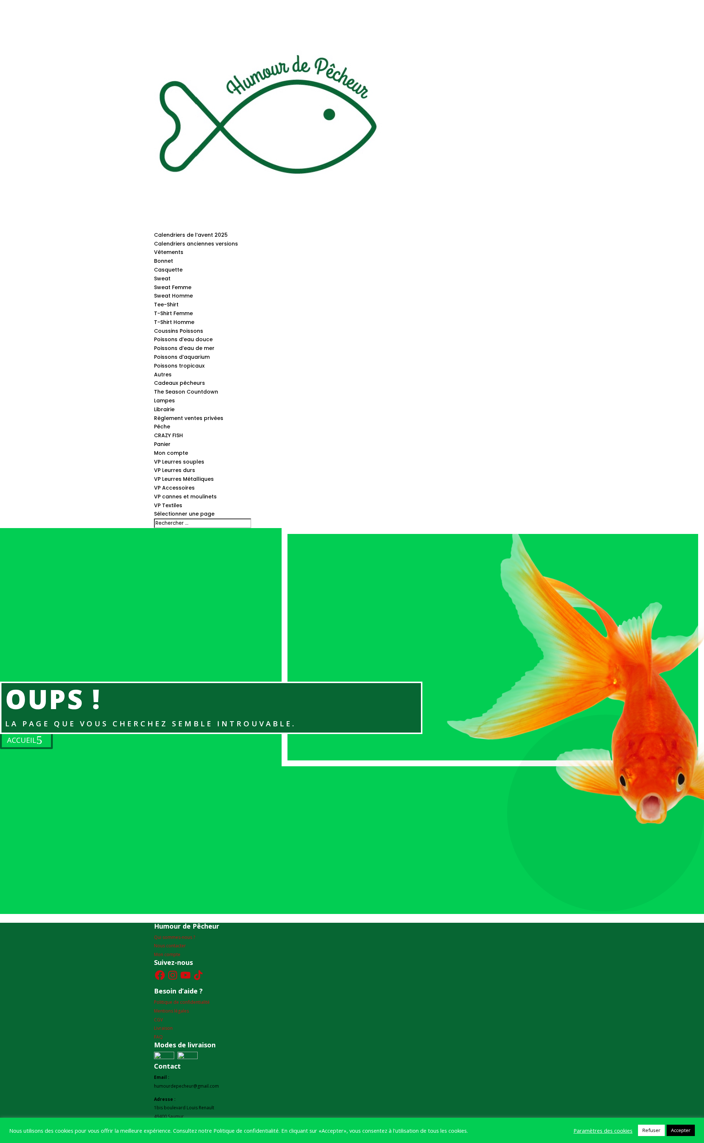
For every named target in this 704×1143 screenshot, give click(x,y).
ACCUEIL (21, 740)
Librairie (164, 409)
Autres (163, 374)
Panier (162, 444)
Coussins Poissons (178, 331)
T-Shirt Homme (174, 322)
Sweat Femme (172, 287)
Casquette (168, 269)
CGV (158, 1020)
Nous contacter (170, 946)
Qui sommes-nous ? (174, 937)
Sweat (162, 278)
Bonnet (163, 261)
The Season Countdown (186, 391)
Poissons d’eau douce (183, 339)
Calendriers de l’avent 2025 (191, 235)
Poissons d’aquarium (182, 357)
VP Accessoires (174, 487)
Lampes (164, 400)
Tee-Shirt (166, 304)
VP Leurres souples (179, 461)
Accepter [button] (680, 1130)
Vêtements (168, 252)
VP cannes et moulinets (185, 496)
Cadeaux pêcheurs (179, 383)
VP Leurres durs (174, 470)
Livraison (163, 1028)
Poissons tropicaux (179, 365)
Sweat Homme (173, 295)
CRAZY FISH (168, 435)
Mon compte (171, 453)
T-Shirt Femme (173, 313)
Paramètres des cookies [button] (602, 1130)
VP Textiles (168, 505)
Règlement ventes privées (188, 418)
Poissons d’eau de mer (184, 348)
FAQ (158, 1037)
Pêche (162, 426)
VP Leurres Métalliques (184, 479)
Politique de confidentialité (182, 1002)
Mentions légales (171, 1011)
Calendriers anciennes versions (196, 243)
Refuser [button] (651, 1130)
